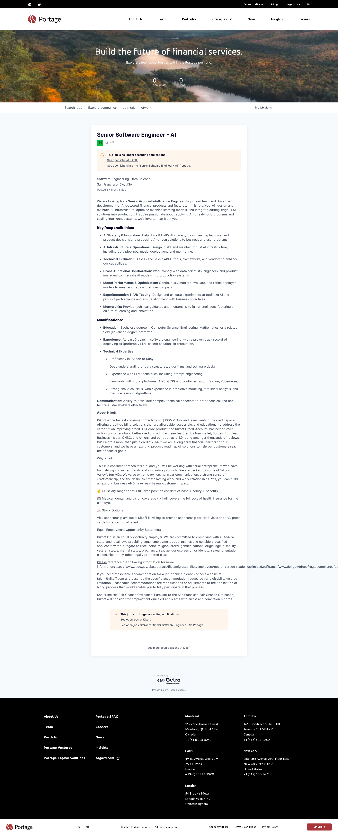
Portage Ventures (58, 747)
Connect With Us (218, 827)
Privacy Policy (270, 827)
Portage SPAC (107, 716)
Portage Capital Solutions (64, 758)
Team (162, 19)
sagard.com (294, 4)
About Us (135, 19)
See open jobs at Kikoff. (122, 160)
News (252, 19)
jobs (73, 107)
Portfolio (189, 19)
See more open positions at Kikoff (169, 647)
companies (102, 107)
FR (308, 4)
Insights (277, 19)
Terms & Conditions (245, 827)
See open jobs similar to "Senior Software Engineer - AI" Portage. (149, 165)
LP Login (275, 4)
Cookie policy (178, 689)
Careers (304, 19)
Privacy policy (160, 689)
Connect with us (253, 4)
